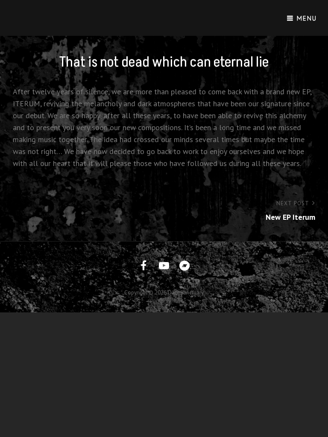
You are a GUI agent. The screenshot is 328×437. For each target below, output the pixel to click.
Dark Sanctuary (186, 292)
